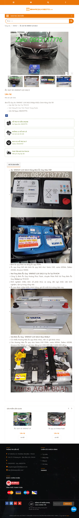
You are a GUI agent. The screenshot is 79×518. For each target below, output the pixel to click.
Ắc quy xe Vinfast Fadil (57, 429)
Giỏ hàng (44, 464)
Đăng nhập (45, 457)
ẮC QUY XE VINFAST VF (22, 429)
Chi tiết (22, 437)
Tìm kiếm (45, 454)
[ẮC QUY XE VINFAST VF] (22, 419)
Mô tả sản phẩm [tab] (13, 164)
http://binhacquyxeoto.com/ (15, 470)
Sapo (67, 515)
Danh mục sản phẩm (17, 16)
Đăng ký (44, 461)
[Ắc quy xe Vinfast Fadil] (56, 419)
